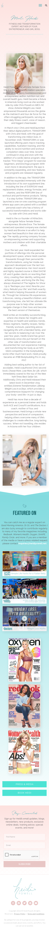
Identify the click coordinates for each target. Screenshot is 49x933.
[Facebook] (19, 903)
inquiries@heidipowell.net (32, 543)
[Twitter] (24, 903)
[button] (40, 5)
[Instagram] (13, 903)
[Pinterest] (30, 903)
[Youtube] (36, 903)
